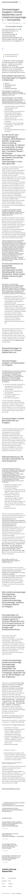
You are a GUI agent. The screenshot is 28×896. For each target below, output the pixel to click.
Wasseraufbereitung (10, 85)
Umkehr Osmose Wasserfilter (10, 2)
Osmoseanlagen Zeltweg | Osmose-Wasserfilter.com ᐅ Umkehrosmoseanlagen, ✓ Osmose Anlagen (10, 846)
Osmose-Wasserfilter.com (12, 54)
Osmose (7, 83)
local (24, 23)
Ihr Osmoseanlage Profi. (11, 56)
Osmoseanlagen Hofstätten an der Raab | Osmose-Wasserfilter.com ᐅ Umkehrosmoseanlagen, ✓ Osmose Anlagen (11, 858)
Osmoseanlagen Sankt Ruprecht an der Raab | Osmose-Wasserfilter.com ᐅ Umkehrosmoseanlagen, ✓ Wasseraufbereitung (13, 804)
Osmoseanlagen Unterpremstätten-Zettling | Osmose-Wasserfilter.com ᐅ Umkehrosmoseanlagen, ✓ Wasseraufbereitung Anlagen (12, 824)
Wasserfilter (8, 86)
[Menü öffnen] (20, 2)
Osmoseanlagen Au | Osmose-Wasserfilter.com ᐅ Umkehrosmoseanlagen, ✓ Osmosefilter (13, 835)
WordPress (19, 893)
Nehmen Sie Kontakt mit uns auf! (11, 789)
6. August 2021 (5, 828)
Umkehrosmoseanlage (11, 88)
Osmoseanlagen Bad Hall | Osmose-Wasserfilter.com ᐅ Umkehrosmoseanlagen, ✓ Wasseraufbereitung (12, 810)
